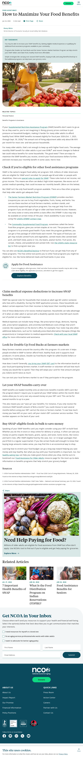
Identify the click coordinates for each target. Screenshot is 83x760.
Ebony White (8, 28)
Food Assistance (9, 10)
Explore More (10, 553)
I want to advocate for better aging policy (21, 641)
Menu (79, 4)
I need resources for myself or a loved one (22, 632)
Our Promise (7, 702)
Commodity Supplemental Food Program (30, 224)
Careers (46, 702)
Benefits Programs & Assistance (13, 120)
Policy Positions (9, 713)
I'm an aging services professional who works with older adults (29, 636)
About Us (6, 692)
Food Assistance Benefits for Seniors (67, 589)
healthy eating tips (10, 455)
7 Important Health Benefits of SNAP (14, 589)
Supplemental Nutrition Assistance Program (28, 127)
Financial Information (11, 707)
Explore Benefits (24, 275)
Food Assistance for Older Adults (29, 458)
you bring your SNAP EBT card (41, 363)
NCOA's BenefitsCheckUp (28, 251)
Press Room (48, 692)
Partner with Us (50, 707)
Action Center (49, 697)
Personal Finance (8, 116)
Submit (71, 655)
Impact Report (8, 697)
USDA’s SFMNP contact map (29, 219)
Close (79, 751)
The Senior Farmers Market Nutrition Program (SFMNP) (32, 197)
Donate (68, 3)
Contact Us (48, 713)
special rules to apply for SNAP (35, 178)
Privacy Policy (63, 754)
